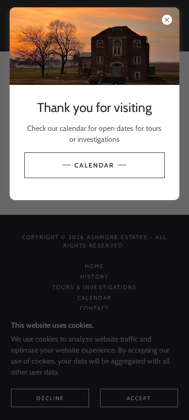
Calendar (94, 165)
